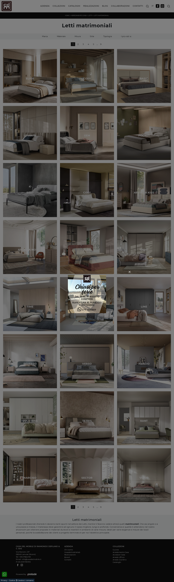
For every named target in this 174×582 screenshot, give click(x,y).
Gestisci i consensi (26, 580)
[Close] (130, 272)
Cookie (12, 580)
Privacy (4, 580)
